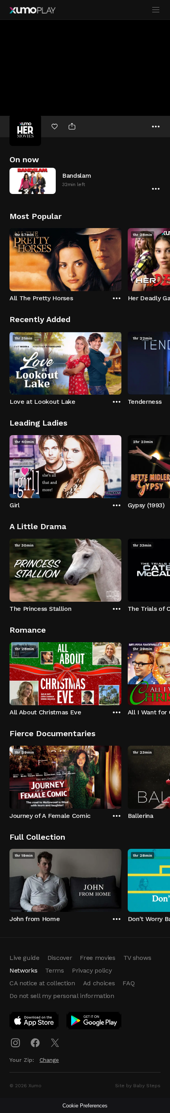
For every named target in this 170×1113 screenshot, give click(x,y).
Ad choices (99, 983)
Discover (59, 957)
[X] (55, 1043)
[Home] (32, 10)
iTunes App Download (34, 1022)
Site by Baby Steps (138, 1085)
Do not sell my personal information (61, 996)
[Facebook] (35, 1043)
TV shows (137, 957)
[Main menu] (156, 10)
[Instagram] (15, 1043)
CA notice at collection (42, 983)
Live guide (24, 957)
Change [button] (49, 1060)
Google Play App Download (94, 1022)
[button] (85, 181)
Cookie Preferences (85, 1106)
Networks (23, 970)
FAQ (128, 983)
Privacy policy (92, 970)
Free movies (97, 957)
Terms (54, 970)
